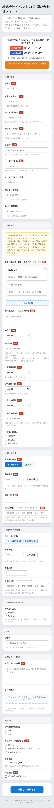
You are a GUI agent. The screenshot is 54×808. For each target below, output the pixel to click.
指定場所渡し (13, 443)
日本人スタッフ (14, 745)
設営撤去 (12, 436)
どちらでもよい (14, 752)
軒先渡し (12, 440)
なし (10, 734)
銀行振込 (12, 613)
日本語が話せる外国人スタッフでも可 (24, 748)
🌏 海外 (28, 465)
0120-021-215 (34, 48)
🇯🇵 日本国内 (13, 465)
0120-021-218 (34, 53)
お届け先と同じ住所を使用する (23, 541)
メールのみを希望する (17, 763)
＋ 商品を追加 (27, 303)
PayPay (11, 616)
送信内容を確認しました (18, 776)
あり (10, 730)
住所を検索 (31, 479)
